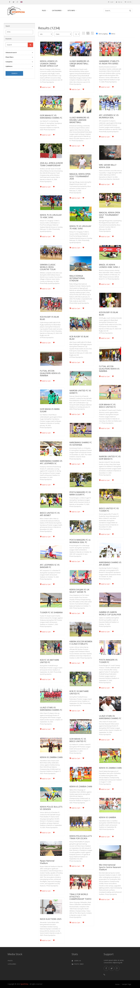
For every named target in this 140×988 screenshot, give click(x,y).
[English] (21, 2)
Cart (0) (128, 2)
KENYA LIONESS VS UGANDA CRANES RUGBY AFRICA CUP (49, 63)
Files (44, 10)
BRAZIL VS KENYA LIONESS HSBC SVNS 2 (109, 265)
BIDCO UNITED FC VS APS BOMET (50, 514)
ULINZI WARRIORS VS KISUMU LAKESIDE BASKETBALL (79, 120)
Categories (56, 10)
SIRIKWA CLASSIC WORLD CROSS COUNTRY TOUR (48, 267)
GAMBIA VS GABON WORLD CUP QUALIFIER (110, 613)
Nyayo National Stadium (47, 861)
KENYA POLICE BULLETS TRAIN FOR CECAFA (80, 837)
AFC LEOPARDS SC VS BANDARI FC (50, 565)
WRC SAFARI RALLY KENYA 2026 (107, 166)
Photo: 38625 (78, 964)
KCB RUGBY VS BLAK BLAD (108, 313)
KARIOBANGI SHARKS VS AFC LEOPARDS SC (51, 462)
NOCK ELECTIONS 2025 (50, 919)
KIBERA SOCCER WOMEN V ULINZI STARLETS (80, 642)
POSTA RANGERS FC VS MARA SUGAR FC (80, 493)
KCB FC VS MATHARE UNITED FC (49, 661)
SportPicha (24, 984)
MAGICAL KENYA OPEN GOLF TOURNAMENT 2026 (79, 176)
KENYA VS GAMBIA (107, 817)
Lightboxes (9, 66)
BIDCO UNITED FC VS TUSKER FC (109, 509)
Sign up (119, 2)
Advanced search (11, 52)
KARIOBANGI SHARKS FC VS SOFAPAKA (80, 443)
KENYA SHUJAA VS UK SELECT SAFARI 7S (79, 590)
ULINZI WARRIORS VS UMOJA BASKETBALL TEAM (79, 63)
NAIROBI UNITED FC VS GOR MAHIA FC (110, 457)
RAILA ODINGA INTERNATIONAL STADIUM (77, 278)
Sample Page (126, 984)
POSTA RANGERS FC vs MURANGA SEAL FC (79, 541)
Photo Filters (9, 57)
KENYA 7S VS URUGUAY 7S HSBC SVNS (51, 216)
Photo (10, 961)
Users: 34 (77, 961)
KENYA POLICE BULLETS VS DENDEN (51, 807)
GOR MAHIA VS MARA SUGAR (50, 410)
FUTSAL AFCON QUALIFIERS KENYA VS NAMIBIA (109, 368)
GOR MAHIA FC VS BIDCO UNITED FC (107, 405)
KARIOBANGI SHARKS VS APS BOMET (110, 563)
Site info (71, 10)
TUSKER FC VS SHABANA (51, 612)
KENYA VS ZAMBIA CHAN (51, 757)
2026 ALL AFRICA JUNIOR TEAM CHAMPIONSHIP (51, 164)
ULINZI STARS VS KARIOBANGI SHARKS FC (51, 708)
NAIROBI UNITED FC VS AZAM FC (80, 391)
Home (117, 984)
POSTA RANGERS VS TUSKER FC (108, 660)
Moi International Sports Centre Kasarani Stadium (110, 867)
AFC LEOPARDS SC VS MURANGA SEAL (109, 116)
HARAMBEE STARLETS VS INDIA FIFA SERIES (109, 62)
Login (111, 2)
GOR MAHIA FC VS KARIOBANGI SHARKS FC (51, 116)
